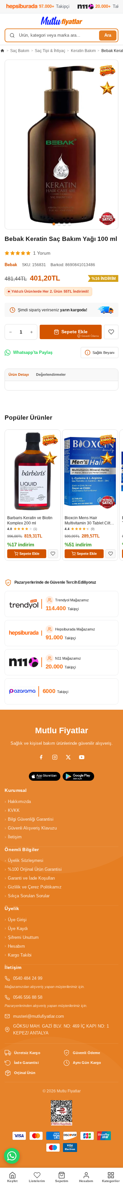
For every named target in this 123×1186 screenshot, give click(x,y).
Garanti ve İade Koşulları (30, 878)
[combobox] (61, 35)
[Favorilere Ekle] (111, 332)
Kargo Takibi (18, 955)
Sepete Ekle (30, 554)
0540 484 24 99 (27, 978)
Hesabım (15, 946)
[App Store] (44, 776)
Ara (107, 35)
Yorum (42, 253)
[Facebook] (41, 757)
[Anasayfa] (2, 50)
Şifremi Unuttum (21, 937)
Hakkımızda (18, 801)
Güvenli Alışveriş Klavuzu (30, 828)
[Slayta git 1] (53, 224)
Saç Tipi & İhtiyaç (50, 50)
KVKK (12, 810)
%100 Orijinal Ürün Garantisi (33, 869)
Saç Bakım (19, 50)
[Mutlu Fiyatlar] (62, 21)
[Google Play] (78, 776)
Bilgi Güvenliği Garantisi (29, 819)
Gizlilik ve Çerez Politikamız (33, 887)
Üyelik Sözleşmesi (24, 860)
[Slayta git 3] (64, 224)
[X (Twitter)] (68, 757)
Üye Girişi (15, 919)
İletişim (13, 837)
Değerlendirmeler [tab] (51, 374)
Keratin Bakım (83, 50)
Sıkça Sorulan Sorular (27, 896)
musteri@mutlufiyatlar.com (38, 1016)
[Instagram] (55, 757)
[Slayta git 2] (59, 224)
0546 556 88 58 (27, 997)
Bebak (11, 265)
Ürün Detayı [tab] (19, 374)
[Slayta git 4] (69, 224)
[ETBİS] (61, 1112)
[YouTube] (81, 757)
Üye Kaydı (16, 928)
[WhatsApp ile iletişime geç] (12, 1156)
